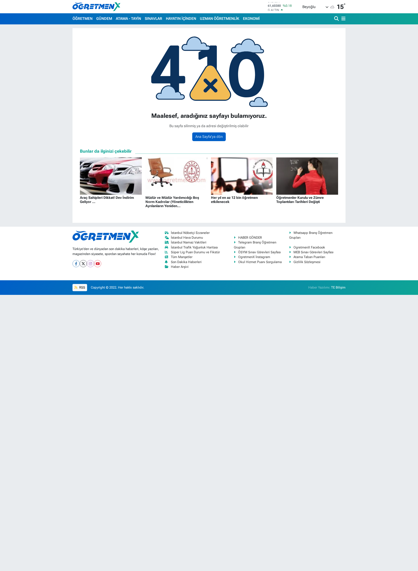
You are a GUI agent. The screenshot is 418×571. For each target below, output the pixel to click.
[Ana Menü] (343, 19)
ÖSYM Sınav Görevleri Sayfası (259, 252)
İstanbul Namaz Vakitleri (188, 242)
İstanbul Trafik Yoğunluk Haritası (194, 247)
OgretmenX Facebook (309, 247)
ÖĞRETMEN (82, 18)
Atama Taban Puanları (309, 257)
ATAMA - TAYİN (128, 18)
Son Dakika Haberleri (186, 262)
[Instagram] (90, 263)
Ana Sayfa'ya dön (209, 136)
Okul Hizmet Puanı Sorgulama (260, 262)
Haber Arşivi (180, 267)
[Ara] (337, 19)
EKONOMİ (251, 18)
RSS (81, 287)
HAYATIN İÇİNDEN (181, 18)
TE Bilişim (338, 287)
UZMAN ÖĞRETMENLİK (219, 18)
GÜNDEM (104, 18)
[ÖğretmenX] (96, 6)
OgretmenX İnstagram (254, 257)
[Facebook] (76, 263)
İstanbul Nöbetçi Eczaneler (190, 233)
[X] (83, 263)
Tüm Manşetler (181, 257)
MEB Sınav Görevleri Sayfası (313, 252)
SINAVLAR (153, 18)
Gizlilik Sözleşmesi (306, 262)
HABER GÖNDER (250, 238)
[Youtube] (97, 263)
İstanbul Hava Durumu (187, 238)
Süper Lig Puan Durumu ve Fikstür (195, 252)
